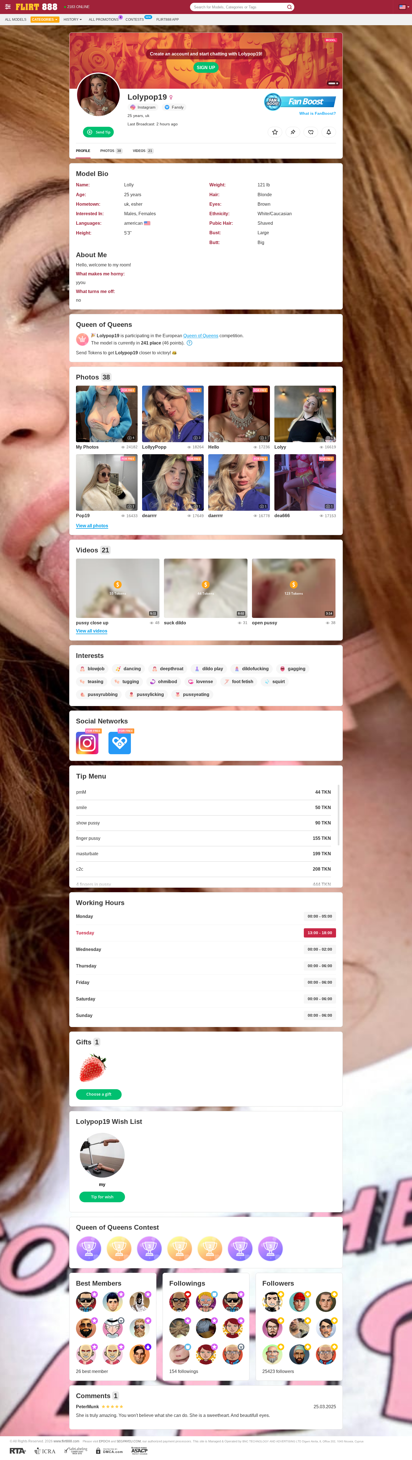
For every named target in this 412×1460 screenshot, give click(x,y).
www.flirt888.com (66, 1441)
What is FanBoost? (317, 113)
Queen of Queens (200, 335)
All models (15, 20)
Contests (135, 20)
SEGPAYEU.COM (129, 1441)
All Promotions (104, 20)
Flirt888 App (167, 20)
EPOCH (104, 1441)
